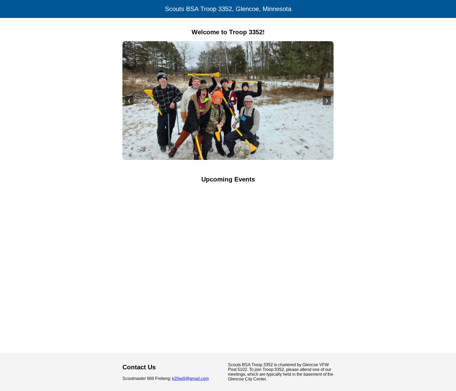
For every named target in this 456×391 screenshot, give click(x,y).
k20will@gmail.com (190, 378)
